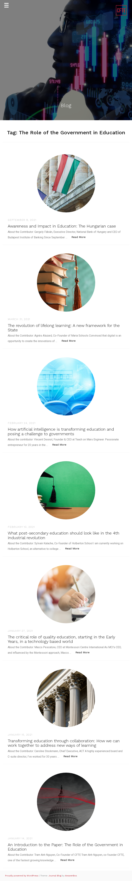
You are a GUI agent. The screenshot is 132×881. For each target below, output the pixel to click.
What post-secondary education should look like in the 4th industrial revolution (63, 535)
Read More (80, 237)
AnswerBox (71, 875)
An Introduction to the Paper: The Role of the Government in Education (65, 847)
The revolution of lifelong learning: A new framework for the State (64, 327)
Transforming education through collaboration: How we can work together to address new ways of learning (64, 743)
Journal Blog (55, 875)
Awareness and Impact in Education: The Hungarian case (62, 226)
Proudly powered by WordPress (22, 875)
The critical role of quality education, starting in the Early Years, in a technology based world (61, 639)
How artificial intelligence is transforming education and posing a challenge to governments (61, 431)
